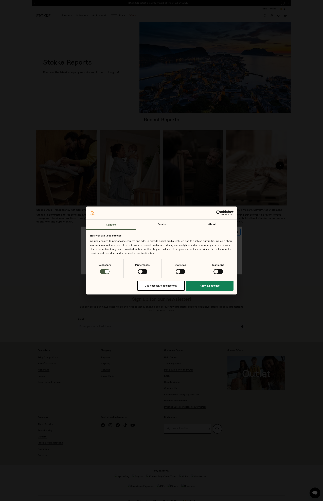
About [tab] (212, 224)
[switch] (142, 271)
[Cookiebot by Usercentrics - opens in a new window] (219, 212)
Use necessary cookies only (161, 285)
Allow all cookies (210, 285)
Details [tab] (161, 224)
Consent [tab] (111, 224)
